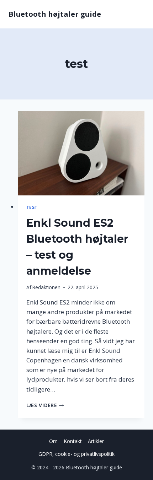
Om (53, 441)
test (32, 207)
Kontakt (73, 441)
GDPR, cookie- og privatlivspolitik (76, 454)
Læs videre (45, 405)
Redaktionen (46, 287)
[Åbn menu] (137, 14)
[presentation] (81, 153)
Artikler (96, 441)
